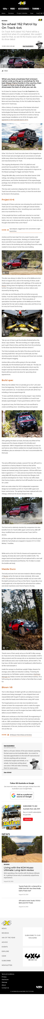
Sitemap (4, 969)
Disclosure (5, 967)
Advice (5, 929)
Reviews (11, 13)
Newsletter (7, 952)
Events (5, 934)
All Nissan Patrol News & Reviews (21, 722)
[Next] (41, 13)
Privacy (4, 964)
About (4, 972)
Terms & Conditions (8, 961)
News (3, 13)
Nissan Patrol (12, 83)
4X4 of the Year (8, 925)
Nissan (4, 285)
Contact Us (5, 975)
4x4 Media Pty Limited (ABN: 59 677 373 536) (23, 978)
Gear (31, 13)
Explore (5, 939)
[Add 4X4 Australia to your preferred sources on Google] (22, 783)
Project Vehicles (22, 13)
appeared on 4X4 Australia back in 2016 (15, 120)
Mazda (5, 563)
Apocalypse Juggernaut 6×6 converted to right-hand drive (25, 230)
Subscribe (6, 948)
